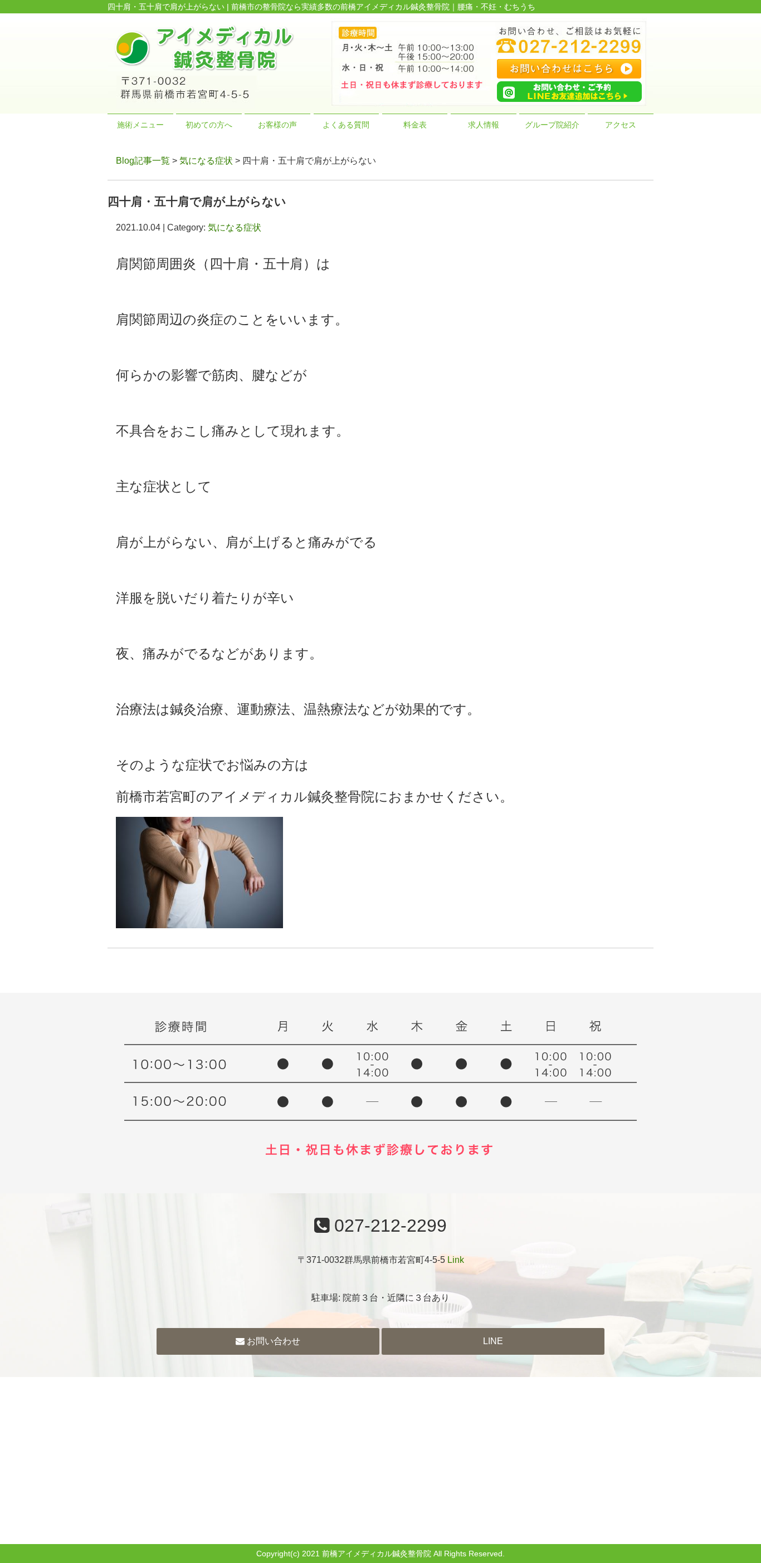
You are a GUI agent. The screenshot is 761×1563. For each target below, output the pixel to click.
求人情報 (483, 124)
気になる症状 (206, 160)
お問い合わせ (272, 1341)
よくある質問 (346, 124)
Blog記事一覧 (143, 160)
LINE (493, 1341)
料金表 (415, 124)
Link (455, 1260)
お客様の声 (277, 124)
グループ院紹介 (552, 124)
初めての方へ (209, 124)
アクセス (620, 124)
